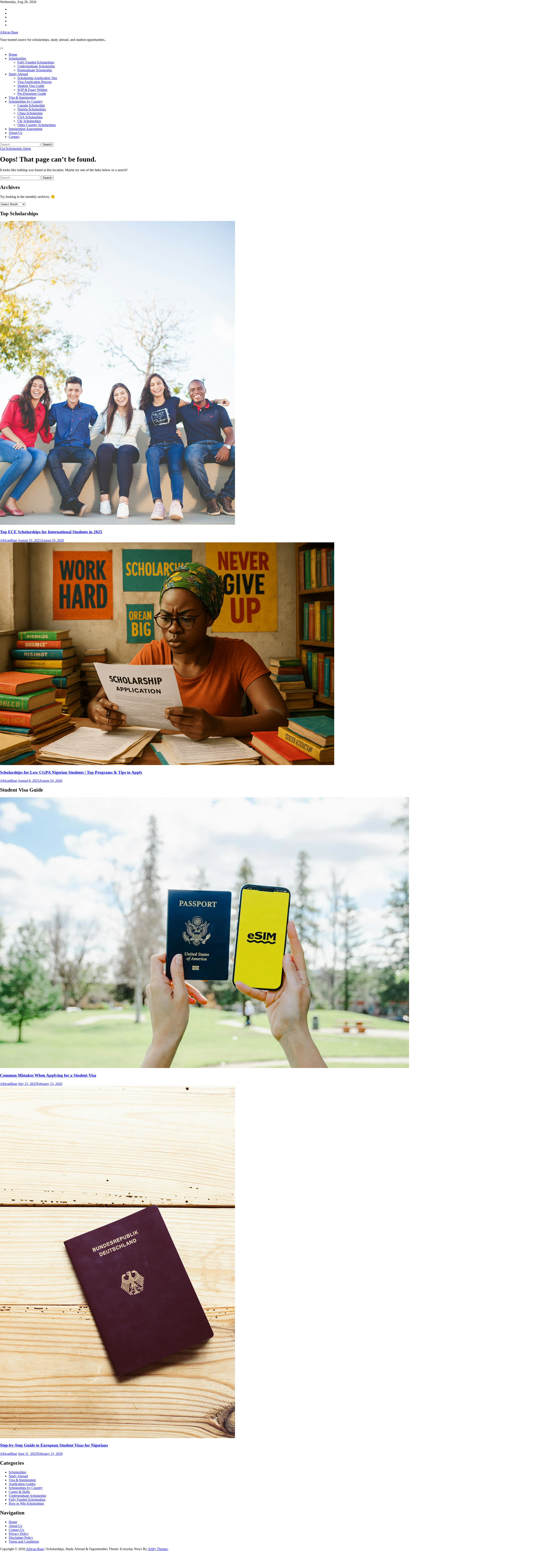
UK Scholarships (29, 121)
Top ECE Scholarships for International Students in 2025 (51, 532)
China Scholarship (30, 113)
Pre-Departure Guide (31, 93)
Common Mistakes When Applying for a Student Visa (48, 1075)
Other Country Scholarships (36, 125)
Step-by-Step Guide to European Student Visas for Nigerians (54, 1445)
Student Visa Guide (30, 86)
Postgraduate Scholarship (34, 70)
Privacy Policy (19, 1534)
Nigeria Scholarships (31, 109)
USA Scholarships (30, 117)
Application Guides (22, 1484)
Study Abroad (18, 74)
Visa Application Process (34, 82)
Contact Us (16, 1530)
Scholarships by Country (26, 101)
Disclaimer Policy (21, 1537)
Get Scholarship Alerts (15, 148)
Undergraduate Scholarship (36, 66)
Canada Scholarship (31, 105)
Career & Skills (19, 1492)
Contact (14, 137)
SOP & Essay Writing (32, 90)
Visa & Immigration (22, 97)
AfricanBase (8, 540)
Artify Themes (158, 1549)
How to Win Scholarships (26, 1503)
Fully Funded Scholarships (35, 62)
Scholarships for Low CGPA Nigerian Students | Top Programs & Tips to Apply (71, 772)
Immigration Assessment (25, 129)
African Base (9, 32)
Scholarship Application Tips (37, 78)
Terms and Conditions (24, 1541)
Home (13, 54)
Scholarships (17, 58)
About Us (15, 133)
